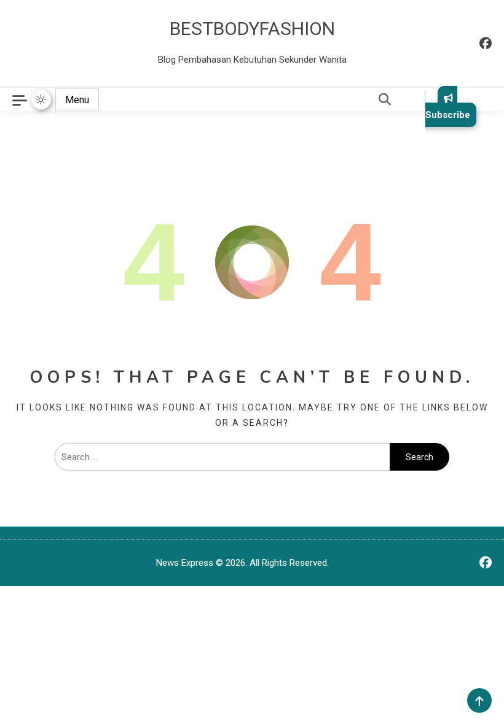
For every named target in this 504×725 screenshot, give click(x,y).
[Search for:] (222, 457)
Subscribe (447, 114)
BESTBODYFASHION (252, 28)
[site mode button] (41, 99)
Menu (77, 100)
